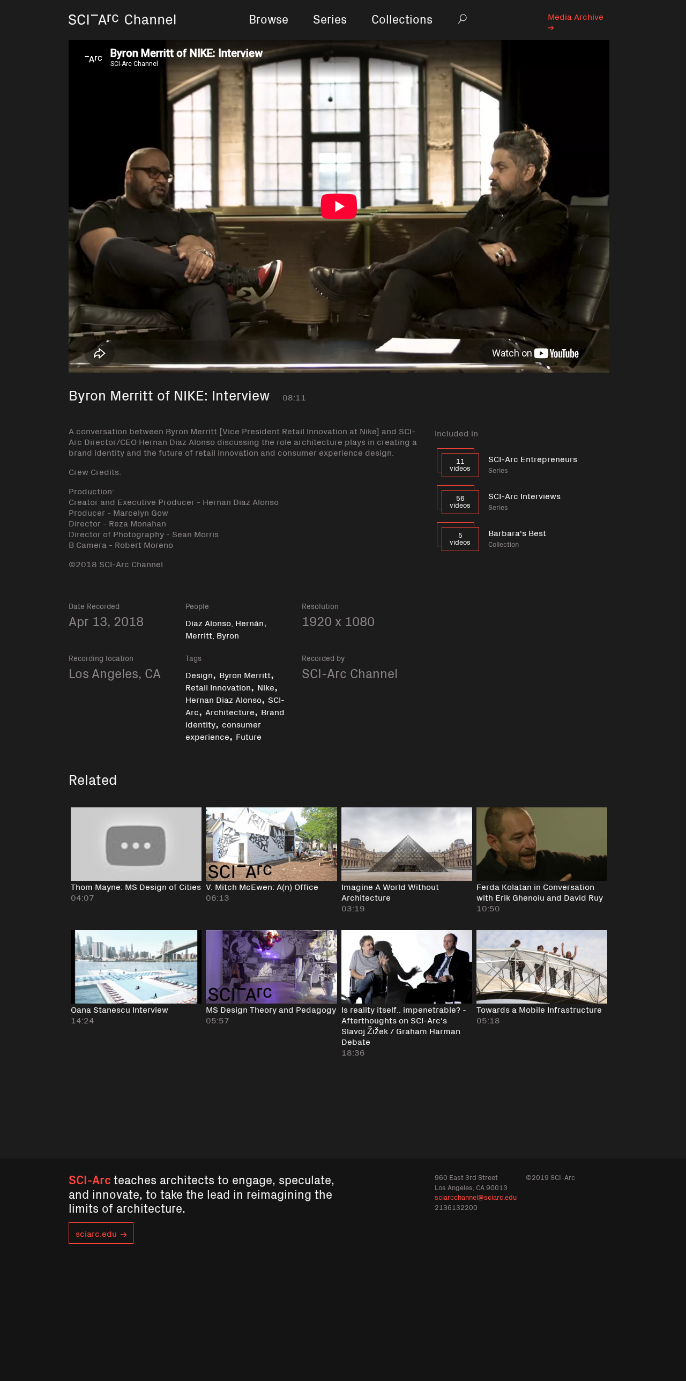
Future (249, 736)
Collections (402, 18)
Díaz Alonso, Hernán (224, 622)
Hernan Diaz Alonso (223, 699)
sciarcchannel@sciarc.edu (476, 1197)
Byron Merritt (245, 674)
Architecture (230, 711)
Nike (265, 687)
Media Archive (575, 16)
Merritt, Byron (212, 635)
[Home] (122, 34)
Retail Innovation (218, 687)
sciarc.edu (96, 1233)
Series (330, 18)
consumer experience (223, 730)
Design (199, 674)
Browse (268, 18)
